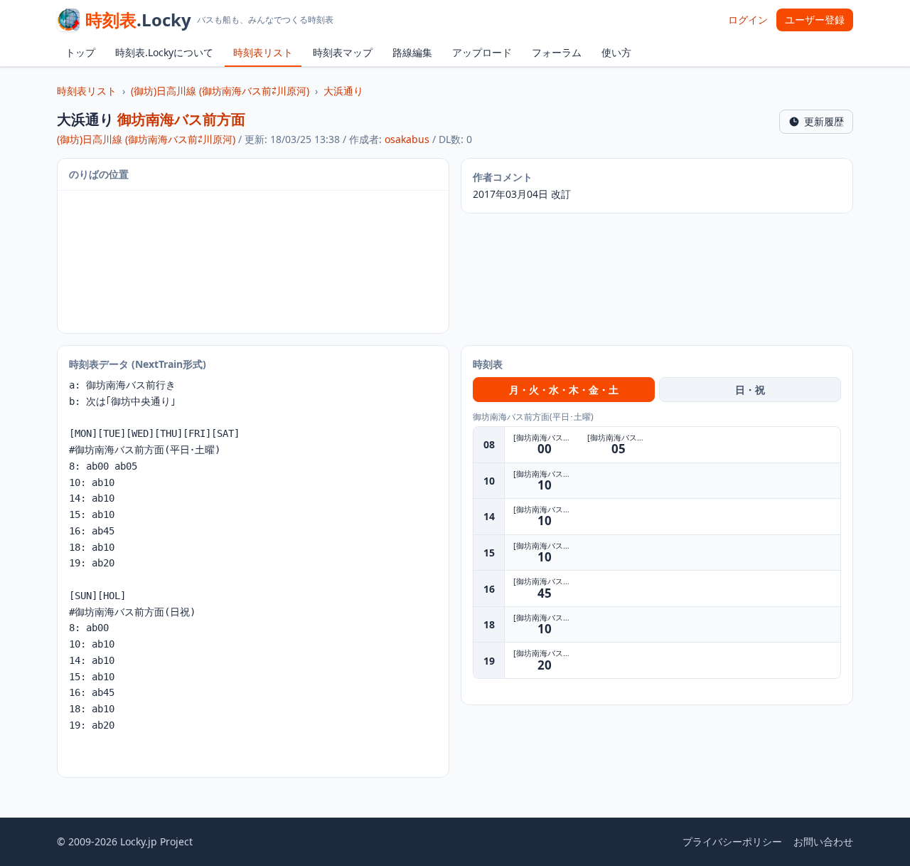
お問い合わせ (823, 841)
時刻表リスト (263, 52)
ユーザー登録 (815, 19)
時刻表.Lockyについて (164, 52)
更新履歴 (824, 121)
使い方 (616, 52)
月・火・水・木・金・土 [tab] (564, 389)
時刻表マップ (343, 52)
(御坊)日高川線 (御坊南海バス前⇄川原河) (220, 90)
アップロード (482, 52)
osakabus (407, 139)
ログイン (748, 19)
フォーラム (557, 52)
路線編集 (412, 52)
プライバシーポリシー (732, 841)
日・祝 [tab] (750, 389)
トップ (80, 52)
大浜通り (343, 90)
